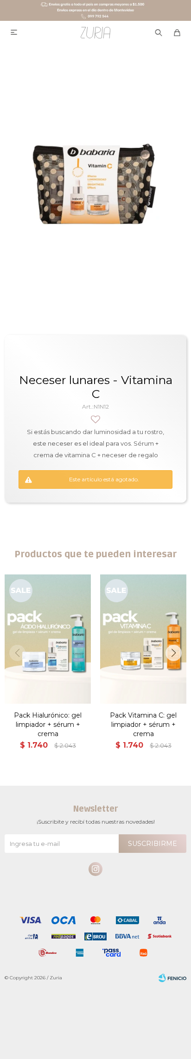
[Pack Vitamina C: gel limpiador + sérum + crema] (143, 639)
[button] (174, 653)
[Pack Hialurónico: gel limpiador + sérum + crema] (48, 639)
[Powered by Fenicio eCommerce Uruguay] (172, 978)
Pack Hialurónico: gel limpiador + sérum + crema (48, 724)
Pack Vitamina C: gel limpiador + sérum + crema (143, 724)
